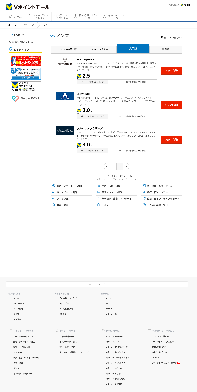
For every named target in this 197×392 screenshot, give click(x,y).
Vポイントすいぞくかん (116, 352)
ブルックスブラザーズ (90, 128)
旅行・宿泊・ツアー (157, 192)
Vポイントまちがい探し (116, 378)
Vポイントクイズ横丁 (115, 384)
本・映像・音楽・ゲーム (159, 185)
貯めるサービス (88, 16)
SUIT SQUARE (85, 59)
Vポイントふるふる (114, 368)
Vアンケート (18, 303)
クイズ (16, 314)
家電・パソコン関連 (112, 192)
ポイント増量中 (100, 49)
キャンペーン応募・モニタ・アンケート (76, 352)
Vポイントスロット (114, 341)
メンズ (45, 24)
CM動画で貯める (159, 347)
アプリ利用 (18, 308)
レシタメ (155, 357)
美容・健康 (62, 205)
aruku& (109, 308)
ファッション (29, 24)
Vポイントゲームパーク (162, 352)
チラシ (108, 303)
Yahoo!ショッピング (68, 298)
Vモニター (64, 314)
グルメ (105, 205)
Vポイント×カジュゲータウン (164, 362)
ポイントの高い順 (67, 49)
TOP (11, 24)
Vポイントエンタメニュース (164, 341)
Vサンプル (64, 303)
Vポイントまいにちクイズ (116, 347)
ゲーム (63, 16)
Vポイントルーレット (115, 336)
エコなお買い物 (66, 308)
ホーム (18, 16)
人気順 (133, 48)
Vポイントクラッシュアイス (117, 357)
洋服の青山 (83, 94)
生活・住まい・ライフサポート (163, 198)
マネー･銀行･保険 (111, 185)
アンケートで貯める (160, 336)
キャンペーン (116, 16)
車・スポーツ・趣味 (67, 192)
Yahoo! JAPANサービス (23, 336)
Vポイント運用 (112, 314)
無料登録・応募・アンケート (117, 198)
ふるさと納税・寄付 (157, 205)
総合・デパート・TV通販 (70, 185)
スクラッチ (18, 319)
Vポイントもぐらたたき (116, 362)
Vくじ (108, 298)
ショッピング (40, 16)
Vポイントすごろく (114, 373)
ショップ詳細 (171, 70)
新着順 (165, 49)
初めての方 (173, 5)
